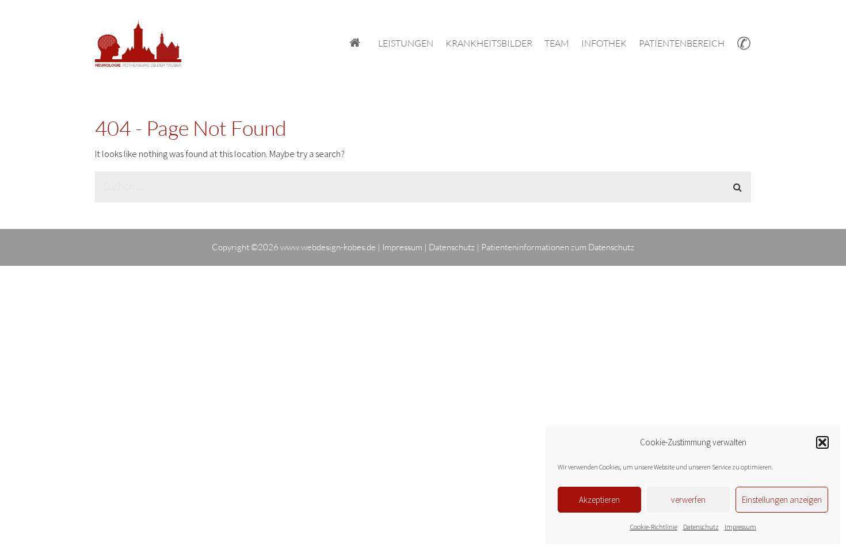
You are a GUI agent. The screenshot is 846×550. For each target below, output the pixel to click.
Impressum (740, 526)
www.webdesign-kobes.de (328, 247)
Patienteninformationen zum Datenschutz (557, 247)
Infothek (604, 43)
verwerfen (688, 499)
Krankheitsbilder (488, 43)
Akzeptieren (599, 499)
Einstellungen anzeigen (782, 499)
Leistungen (405, 43)
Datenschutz (701, 526)
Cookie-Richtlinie (653, 526)
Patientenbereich (682, 43)
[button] (822, 442)
